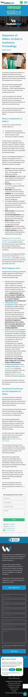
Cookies (14, 691)
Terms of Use (14, 689)
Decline (12, 669)
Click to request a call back (9, 528)
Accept (19, 669)
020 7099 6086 (11, 11)
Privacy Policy (7, 647)
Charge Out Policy (14, 687)
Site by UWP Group (14, 678)
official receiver (17, 374)
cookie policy (5, 674)
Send (14, 519)
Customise (5, 669)
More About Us (14, 588)
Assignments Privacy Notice (14, 681)
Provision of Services (14, 683)
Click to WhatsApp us (10, 530)
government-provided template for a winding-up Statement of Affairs (13, 240)
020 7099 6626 (11, 13)
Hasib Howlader (6, 50)
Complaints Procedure (14, 685)
